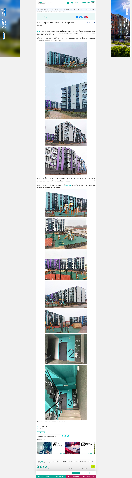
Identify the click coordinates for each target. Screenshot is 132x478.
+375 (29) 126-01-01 (76, 467)
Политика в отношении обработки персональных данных (74, 461)
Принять (76, 473)
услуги (79, 5)
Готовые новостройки (58, 9)
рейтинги (92, 5)
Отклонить (85, 473)
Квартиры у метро (78, 9)
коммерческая (55, 5)
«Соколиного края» (66, 185)
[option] (51, 448)
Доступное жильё (69, 9)
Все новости (92, 458)
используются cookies (66, 473)
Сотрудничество (56, 461)
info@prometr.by (50, 468)
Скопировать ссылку (83, 22)
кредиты (74, 5)
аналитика (85, 5)
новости (63, 5)
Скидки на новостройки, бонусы (44, 9)
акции (68, 5)
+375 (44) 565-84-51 (57, 465)
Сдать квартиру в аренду (90, 9)
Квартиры (48, 5)
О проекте (50, 461)
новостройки (40, 5)
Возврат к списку (42, 432)
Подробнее (62, 453)
